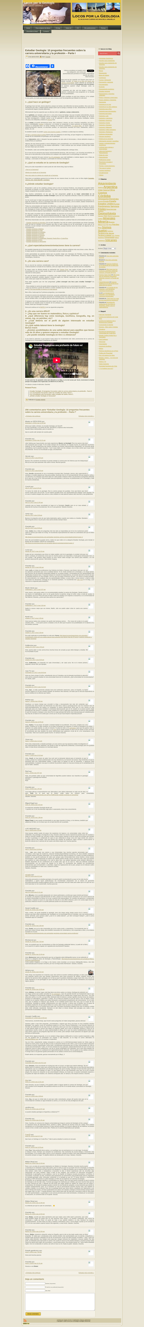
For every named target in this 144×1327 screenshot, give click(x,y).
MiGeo (101, 348)
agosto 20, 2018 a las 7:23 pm (34, 941)
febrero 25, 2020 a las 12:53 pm (35, 1214)
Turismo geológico (104, 170)
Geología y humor (104, 123)
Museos (112, 222)
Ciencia (106, 190)
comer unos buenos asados (52, 132)
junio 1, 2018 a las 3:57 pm (33, 773)
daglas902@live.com (31, 1039)
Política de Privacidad (105, 353)
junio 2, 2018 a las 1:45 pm (33, 789)
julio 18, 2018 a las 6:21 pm (33, 876)
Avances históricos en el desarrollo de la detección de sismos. (108, 265)
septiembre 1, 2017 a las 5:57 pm (35, 589)
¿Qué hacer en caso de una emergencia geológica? (109, 299)
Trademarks (76, 1319)
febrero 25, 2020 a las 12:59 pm (35, 1231)
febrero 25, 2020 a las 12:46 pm (35, 1203)
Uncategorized (103, 173)
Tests (113, 235)
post (54, 729)
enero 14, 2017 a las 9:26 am (34, 470)
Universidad (109, 237)
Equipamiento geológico (106, 89)
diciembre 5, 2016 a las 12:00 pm (35, 423)
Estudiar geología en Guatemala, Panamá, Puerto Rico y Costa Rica (47, 238)
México (100, 225)
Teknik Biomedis (104, 282)
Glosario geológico (105, 136)
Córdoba (104, 196)
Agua (101, 183)
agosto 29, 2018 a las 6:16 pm (34, 972)
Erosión (106, 201)
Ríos (100, 228)
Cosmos (102, 192)
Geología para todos (105, 113)
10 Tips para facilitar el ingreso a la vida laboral (42, 289)
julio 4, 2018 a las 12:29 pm (33, 849)
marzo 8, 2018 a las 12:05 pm (34, 722)
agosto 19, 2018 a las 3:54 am (34, 910)
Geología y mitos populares (107, 129)
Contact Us (60, 1319)
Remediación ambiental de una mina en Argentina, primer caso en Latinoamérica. (107, 305)
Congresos (102, 78)
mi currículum (56, 994)
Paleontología (103, 157)
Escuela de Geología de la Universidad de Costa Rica (107, 332)
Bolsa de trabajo (104, 75)
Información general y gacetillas (109, 141)
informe (49, 119)
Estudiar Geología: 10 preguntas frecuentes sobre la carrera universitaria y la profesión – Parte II (61, 391)
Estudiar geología (40, 399)
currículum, (72, 728)
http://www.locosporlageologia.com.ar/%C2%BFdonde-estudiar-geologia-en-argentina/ (51, 795)
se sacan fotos (77, 126)
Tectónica (110, 231)
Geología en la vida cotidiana (108, 107)
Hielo (105, 216)
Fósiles (102, 209)
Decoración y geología (106, 82)
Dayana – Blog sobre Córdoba (108, 327)
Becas (101, 71)
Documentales (103, 84)
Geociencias (111, 209)
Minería (103, 221)
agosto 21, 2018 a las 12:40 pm (34, 954)
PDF (107, 224)
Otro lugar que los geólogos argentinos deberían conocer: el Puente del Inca (108, 271)
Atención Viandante (105, 314)
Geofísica (100, 211)
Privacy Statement (85, 1319)
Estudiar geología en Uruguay (35, 235)
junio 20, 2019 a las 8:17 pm (34, 1136)
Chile (100, 190)
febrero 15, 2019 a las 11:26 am (35, 1120)
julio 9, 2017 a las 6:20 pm (33, 488)
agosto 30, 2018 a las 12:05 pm (34, 989)
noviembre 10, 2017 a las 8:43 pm (35, 672)
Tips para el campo (105, 168)
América (100, 187)
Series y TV (102, 361)
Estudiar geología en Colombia (35, 232)
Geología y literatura (105, 125)
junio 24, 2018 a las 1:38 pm (34, 817)
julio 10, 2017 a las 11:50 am (34, 502)
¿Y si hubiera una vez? (106, 368)
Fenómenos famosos (108, 206)
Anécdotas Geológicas (106, 58)
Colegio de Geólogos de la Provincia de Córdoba (107, 321)
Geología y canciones (105, 118)
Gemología (102, 102)
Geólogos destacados (105, 134)
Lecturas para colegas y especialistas (106, 148)
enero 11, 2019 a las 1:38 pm (34, 1096)
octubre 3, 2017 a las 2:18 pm (34, 632)
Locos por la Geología (39, 2)
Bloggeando (103, 73)
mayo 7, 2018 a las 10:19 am (34, 755)
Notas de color (103, 155)
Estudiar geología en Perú (34, 240)
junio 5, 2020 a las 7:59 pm (33, 1252)
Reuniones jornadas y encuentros (106, 162)
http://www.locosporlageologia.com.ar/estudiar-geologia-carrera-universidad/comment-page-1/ (54, 537)
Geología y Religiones (106, 132)
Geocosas (102, 342)
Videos (101, 175)
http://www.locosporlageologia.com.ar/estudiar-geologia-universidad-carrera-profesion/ (51, 933)
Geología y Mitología (105, 127)
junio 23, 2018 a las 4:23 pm (34, 805)
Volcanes (111, 240)
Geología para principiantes (107, 111)
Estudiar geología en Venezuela (36, 241)
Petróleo (115, 224)
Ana (26, 1080)
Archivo (100, 248)
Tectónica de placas (106, 233)
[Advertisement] (64, 38)
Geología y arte (103, 116)
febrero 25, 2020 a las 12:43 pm (35, 1163)
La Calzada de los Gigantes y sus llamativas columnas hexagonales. (108, 289)
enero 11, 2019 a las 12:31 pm (34, 1082)
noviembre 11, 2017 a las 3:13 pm (35, 687)
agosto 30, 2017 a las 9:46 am (34, 567)
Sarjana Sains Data (105, 275)
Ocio (104, 224)
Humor (110, 216)
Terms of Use (68, 1319)
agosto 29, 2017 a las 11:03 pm (34, 551)
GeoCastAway (103, 339)
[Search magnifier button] (119, 53)
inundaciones (115, 216)
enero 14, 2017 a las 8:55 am (34, 458)
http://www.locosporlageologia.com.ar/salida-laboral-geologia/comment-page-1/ (49, 543)
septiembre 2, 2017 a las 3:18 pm (35, 605)
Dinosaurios (103, 199)
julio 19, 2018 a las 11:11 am (34, 892)
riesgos (41, 124)
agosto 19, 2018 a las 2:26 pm (34, 925)
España (112, 201)
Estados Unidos (106, 204)
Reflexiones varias (104, 160)
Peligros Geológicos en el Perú (108, 351)
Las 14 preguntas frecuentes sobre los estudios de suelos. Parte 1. (51, 393)
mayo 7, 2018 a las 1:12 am (33, 741)
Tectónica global (104, 235)
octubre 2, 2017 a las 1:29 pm (34, 618)
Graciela (48, 56)
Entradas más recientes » (86, 416)
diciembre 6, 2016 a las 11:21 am (35, 440)
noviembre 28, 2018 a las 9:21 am (35, 1063)
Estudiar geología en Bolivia (35, 229)
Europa (116, 204)
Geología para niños (105, 109)
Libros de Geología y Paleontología (105, 152)
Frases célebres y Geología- (107, 100)
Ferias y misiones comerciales (108, 97)
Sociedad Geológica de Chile (108, 366)
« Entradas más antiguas (32, 416)
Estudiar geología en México (35, 237)
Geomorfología (107, 213)
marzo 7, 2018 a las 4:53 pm (34, 701)
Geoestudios (103, 344)
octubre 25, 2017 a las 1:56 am (34, 647)
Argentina (110, 187)
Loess (100, 219)
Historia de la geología (106, 139)
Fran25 (27, 1134)
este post (80, 579)
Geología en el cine (105, 104)
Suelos (102, 230)
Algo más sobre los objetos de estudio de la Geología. (41, 175)
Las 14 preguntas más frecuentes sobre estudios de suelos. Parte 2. (51, 394)
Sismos (106, 227)
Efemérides (114, 199)
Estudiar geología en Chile (34, 230)
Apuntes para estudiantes (107, 60)
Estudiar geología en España (35, 233)
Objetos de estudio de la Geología (35, 172)
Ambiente (110, 183)
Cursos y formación (105, 80)
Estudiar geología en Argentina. (36, 222)
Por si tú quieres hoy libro (107, 355)
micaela (28, 875)
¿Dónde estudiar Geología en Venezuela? (43, 396)
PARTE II (43, 307)
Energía (100, 201)
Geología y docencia (105, 120)
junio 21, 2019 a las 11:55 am (34, 1147)
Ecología (102, 87)
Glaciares (100, 216)
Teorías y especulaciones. (107, 166)
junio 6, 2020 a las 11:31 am (33, 1263)
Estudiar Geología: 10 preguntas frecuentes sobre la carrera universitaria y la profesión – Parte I (55, 52)
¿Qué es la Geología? (32, 169)
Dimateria (102, 329)
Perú (110, 225)
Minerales (109, 218)
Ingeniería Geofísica (105, 346)
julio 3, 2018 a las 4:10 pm (33, 830)
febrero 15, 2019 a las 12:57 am (35, 1109)
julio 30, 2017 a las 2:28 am (33, 515)
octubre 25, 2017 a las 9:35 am (34, 660)
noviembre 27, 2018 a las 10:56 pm (36, 1018)
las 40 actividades (54, 157)
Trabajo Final (64, 269)
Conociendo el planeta (106, 325)
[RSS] (25, 1321)
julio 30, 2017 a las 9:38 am (33, 528)
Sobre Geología (104, 364)
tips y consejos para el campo (37, 135)
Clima (112, 190)
